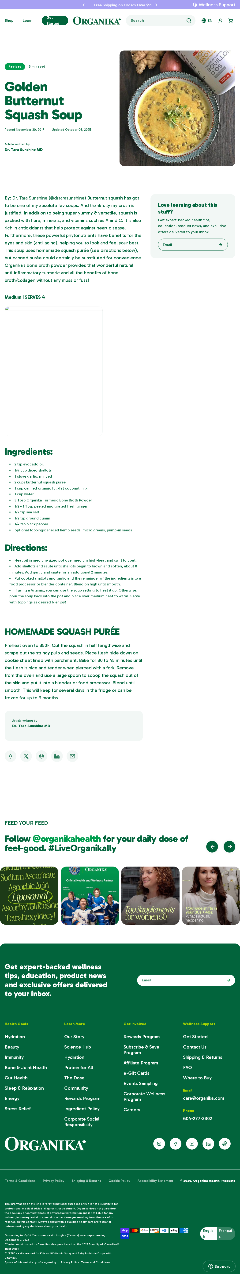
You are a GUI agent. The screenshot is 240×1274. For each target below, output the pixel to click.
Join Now (228, 980)
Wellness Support (217, 4)
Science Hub (77, 1047)
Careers (132, 1109)
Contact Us (194, 1047)
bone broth (38, 265)
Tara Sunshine (33, 198)
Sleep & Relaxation (24, 1088)
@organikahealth (68, 838)
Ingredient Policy (82, 1108)
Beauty (12, 1047)
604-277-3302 (197, 1118)
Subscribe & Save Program (141, 1049)
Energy (12, 1098)
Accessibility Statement (155, 1181)
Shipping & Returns (202, 1057)
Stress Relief (18, 1108)
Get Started (52, 20)
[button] (80, 4)
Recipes (14, 67)
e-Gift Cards (136, 1073)
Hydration (15, 1036)
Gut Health (16, 1078)
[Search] (189, 20)
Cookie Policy (119, 1181)
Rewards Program (82, 1098)
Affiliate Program (141, 1063)
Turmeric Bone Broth (60, 500)
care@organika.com (203, 1098)
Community (76, 1088)
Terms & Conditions (20, 1181)
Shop (9, 20)
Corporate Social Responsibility (81, 1121)
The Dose (74, 1078)
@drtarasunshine (67, 198)
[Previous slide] (212, 847)
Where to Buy (197, 1078)
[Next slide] (229, 847)
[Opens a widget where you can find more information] (219, 1266)
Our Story (74, 1036)
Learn (27, 20)
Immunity (14, 1057)
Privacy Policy (53, 1181)
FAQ (187, 1067)
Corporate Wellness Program (144, 1096)
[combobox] (160, 20)
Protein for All (78, 1067)
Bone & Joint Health (26, 1067)
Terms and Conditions (95, 1262)
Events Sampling (141, 1083)
